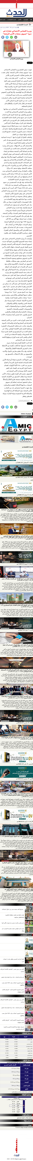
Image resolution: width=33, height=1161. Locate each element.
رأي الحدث (3, 1133)
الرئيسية (26, 20)
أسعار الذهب (27, 1060)
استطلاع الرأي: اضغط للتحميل (25, 1118)
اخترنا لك (29, 965)
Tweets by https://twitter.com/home (24, 1127)
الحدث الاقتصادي (12, 20)
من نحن (16, 1137)
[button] (3, 427)
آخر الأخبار (28, 904)
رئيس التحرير (8, 1137)
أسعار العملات (27, 1033)
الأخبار (19, 20)
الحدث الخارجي (12, 1133)
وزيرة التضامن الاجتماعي (24, 400)
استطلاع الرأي (27, 1115)
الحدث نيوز (29, 1137)
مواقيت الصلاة (27, 1094)
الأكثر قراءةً (28, 996)
